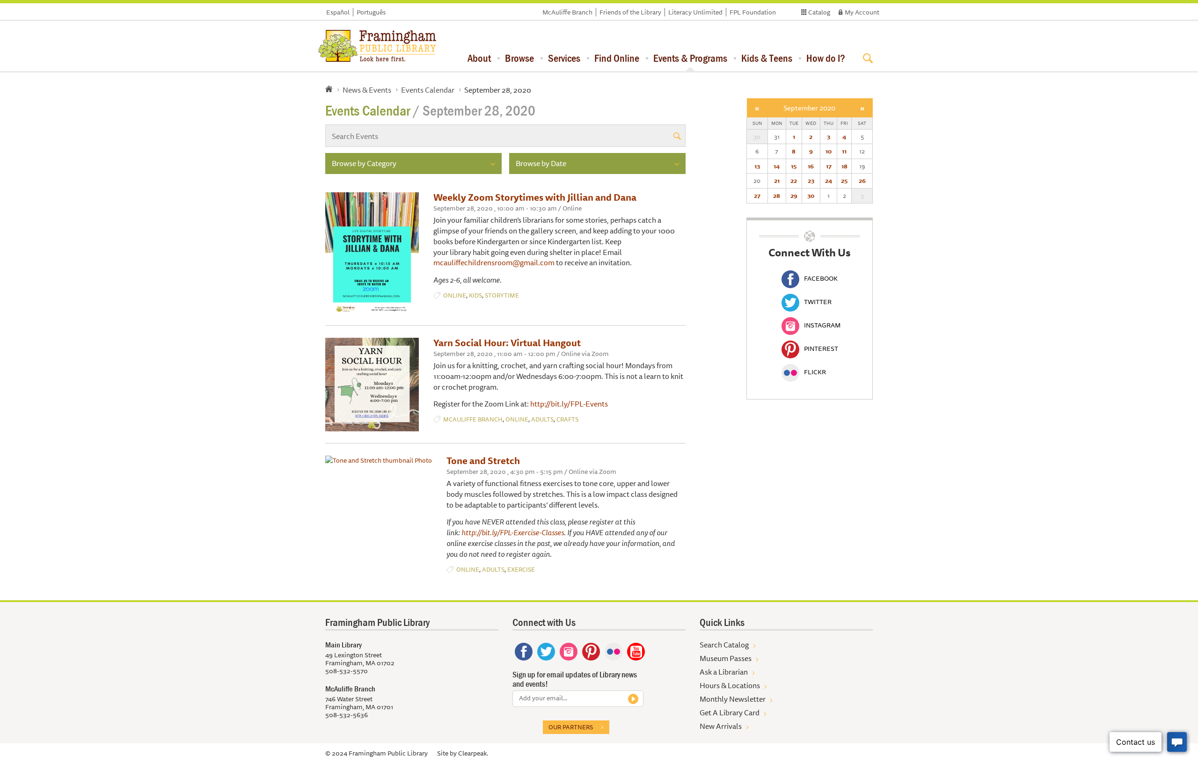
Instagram (822, 325)
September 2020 (809, 107)
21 (777, 180)
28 (776, 195)
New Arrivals (721, 726)
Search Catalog (724, 644)
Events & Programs (690, 58)
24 (828, 180)
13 (757, 166)
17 (829, 166)
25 (844, 180)
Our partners (570, 727)
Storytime (502, 295)
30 (810, 195)
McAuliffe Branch (567, 12)
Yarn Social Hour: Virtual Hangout (507, 342)
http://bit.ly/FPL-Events (569, 404)
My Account (862, 12)
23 (811, 180)
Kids (475, 295)
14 (777, 166)
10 (828, 151)
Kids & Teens (766, 58)
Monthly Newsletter (733, 699)
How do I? (825, 58)
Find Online (616, 58)
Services (564, 58)
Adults (542, 419)
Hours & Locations (730, 685)
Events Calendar (427, 89)
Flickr (815, 372)
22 (793, 180)
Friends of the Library (630, 12)
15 (793, 166)
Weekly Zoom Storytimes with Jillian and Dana (534, 197)
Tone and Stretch (483, 460)
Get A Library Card (730, 712)
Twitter (818, 302)
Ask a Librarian (724, 672)
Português (371, 12)
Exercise (521, 569)
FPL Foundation (753, 12)
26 (862, 180)
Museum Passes (726, 658)
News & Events (367, 89)
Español (338, 12)
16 (811, 166)
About (479, 58)
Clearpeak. (473, 753)
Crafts (567, 419)
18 (844, 166)
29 (793, 195)
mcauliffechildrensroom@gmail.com (494, 262)
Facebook (821, 278)
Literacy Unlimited (695, 12)
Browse (519, 58)
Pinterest (821, 348)
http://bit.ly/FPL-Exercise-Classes (512, 532)
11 (844, 151)
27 (757, 195)
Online (454, 295)
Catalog (819, 12)
